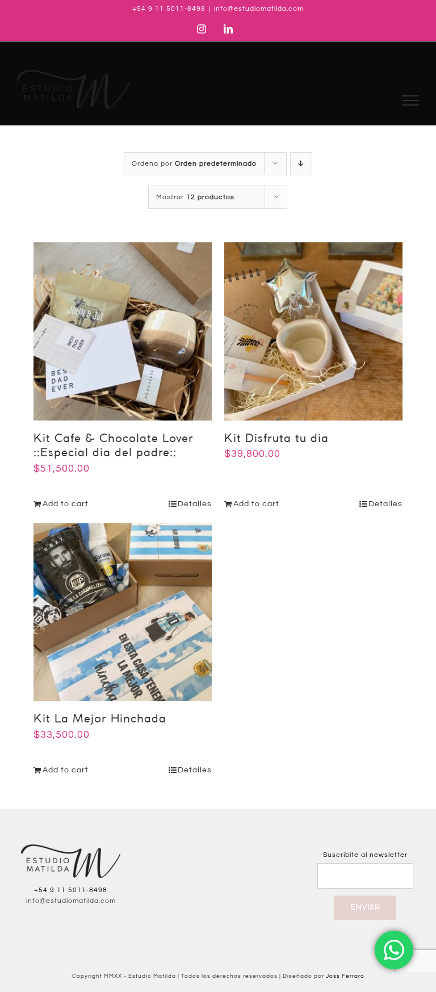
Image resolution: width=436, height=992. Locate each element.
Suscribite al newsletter (365, 855)
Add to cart (66, 504)
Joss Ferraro (345, 976)
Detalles (195, 504)
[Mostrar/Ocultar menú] (410, 100)
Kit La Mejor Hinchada (99, 719)
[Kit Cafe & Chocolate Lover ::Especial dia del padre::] (122, 331)
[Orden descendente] (301, 163)
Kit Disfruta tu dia (276, 439)
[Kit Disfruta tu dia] (313, 331)
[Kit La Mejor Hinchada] (122, 612)
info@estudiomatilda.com (259, 8)
